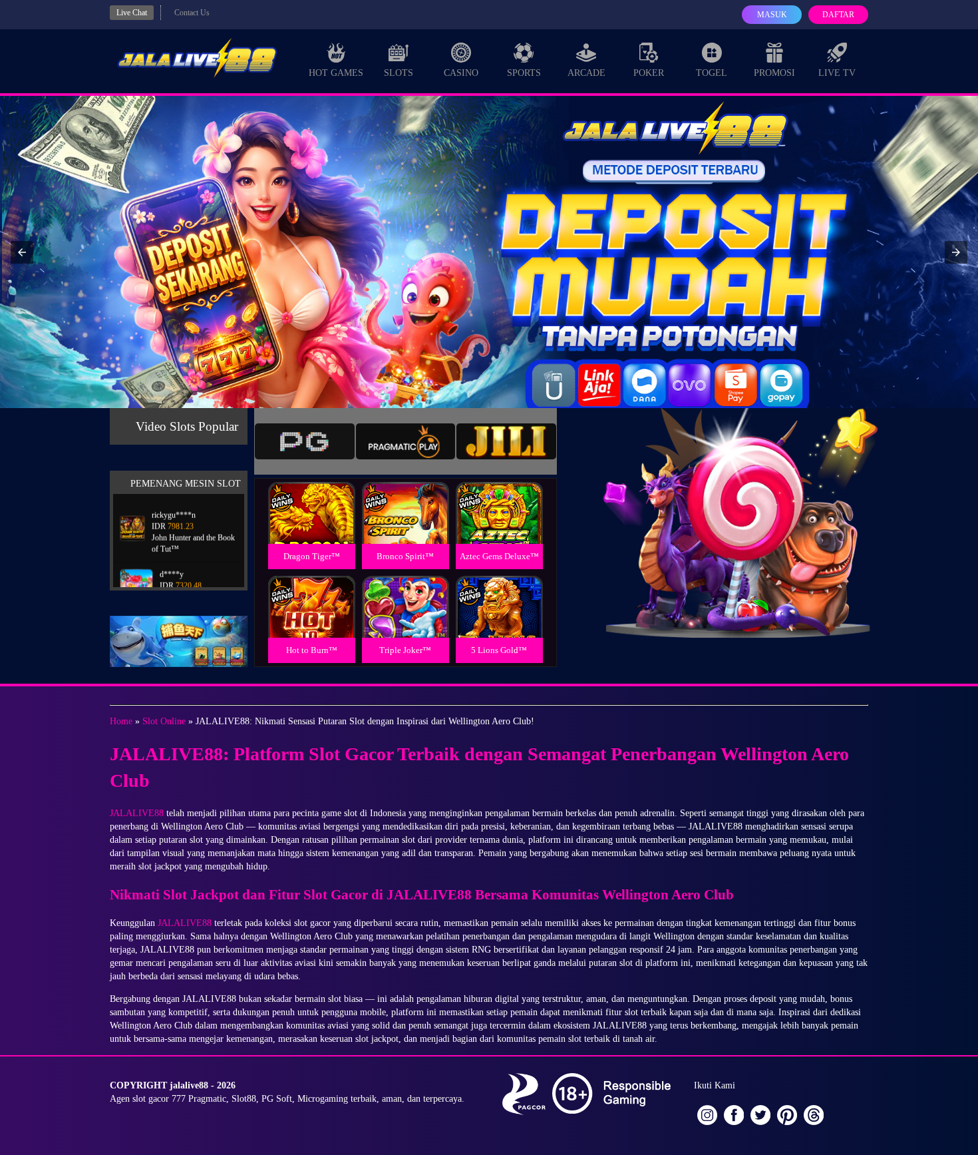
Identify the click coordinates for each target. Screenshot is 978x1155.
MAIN (311, 528)
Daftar (838, 14)
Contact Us (192, 12)
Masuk (772, 14)
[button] (22, 252)
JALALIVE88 (137, 813)
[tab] (305, 441)
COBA (311, 497)
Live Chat (131, 12)
